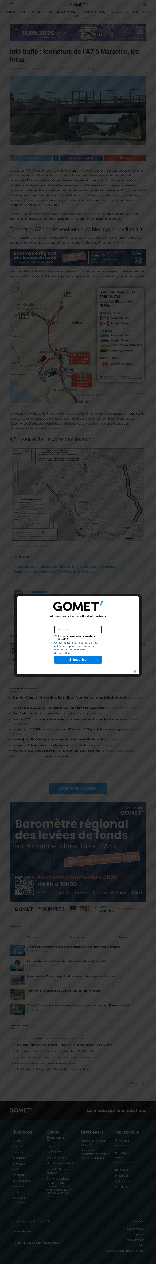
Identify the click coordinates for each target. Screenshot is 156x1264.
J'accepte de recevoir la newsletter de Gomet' (77, 637)
